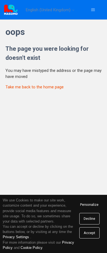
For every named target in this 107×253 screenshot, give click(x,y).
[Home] (11, 10)
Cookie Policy (31, 248)
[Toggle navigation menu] (93, 9)
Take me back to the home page (34, 87)
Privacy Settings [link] (16, 237)
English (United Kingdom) (49, 10)
